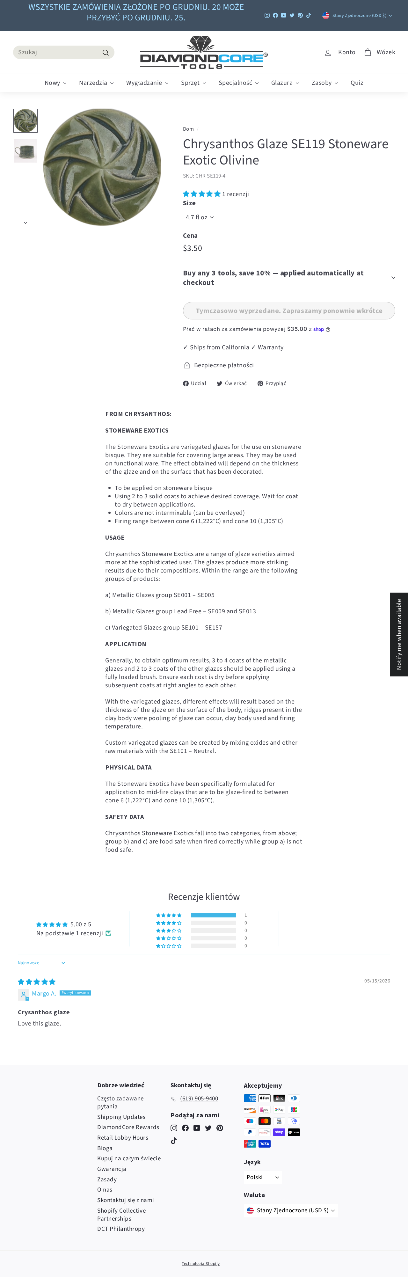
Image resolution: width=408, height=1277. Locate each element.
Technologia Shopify (201, 1263)
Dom (188, 129)
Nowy (53, 82)
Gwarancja (112, 1169)
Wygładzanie (145, 82)
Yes (255, 648)
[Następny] (25, 220)
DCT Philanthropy (121, 1229)
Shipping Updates (121, 1117)
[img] (37, 982)
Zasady (107, 1179)
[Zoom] (102, 167)
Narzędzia (94, 82)
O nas (105, 1190)
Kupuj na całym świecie (129, 1158)
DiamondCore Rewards (128, 1127)
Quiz (357, 82)
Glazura (282, 82)
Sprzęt (191, 82)
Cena (190, 235)
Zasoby (322, 82)
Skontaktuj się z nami (125, 1200)
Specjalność (236, 82)
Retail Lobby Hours (122, 1138)
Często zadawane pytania (120, 1102)
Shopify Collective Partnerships (121, 1215)
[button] (202, 194)
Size (189, 203)
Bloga (105, 1148)
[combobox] (64, 52)
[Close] (298, 574)
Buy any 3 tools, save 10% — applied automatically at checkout (273, 277)
